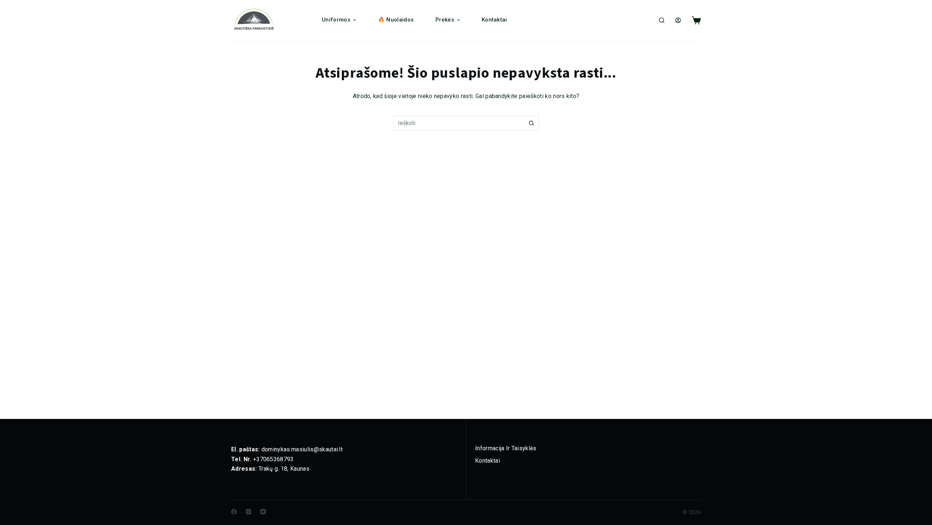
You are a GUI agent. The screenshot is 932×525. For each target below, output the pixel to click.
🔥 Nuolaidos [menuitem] (396, 19)
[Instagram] (248, 511)
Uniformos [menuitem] (336, 19)
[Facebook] (234, 511)
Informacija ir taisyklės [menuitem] (506, 448)
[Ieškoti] (661, 20)
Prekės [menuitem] (444, 19)
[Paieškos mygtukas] (531, 123)
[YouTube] (263, 511)
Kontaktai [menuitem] (494, 19)
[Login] (678, 20)
